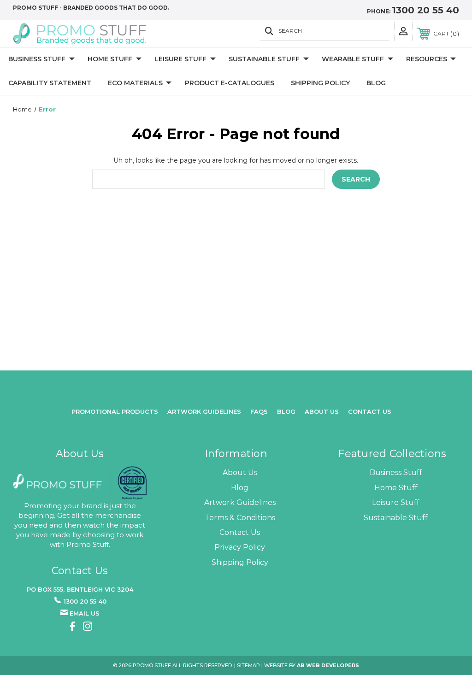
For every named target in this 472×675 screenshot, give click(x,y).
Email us (85, 613)
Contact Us (369, 411)
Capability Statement (49, 83)
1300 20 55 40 (425, 10)
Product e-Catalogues (229, 83)
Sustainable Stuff (264, 59)
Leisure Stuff (180, 59)
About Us (240, 472)
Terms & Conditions (240, 517)
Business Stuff (36, 59)
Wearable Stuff (353, 59)
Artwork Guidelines (204, 411)
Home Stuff (110, 59)
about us (322, 411)
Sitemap (248, 665)
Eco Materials (135, 83)
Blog (376, 83)
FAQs (259, 411)
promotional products (114, 411)
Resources (426, 59)
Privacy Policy (239, 547)
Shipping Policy (320, 83)
